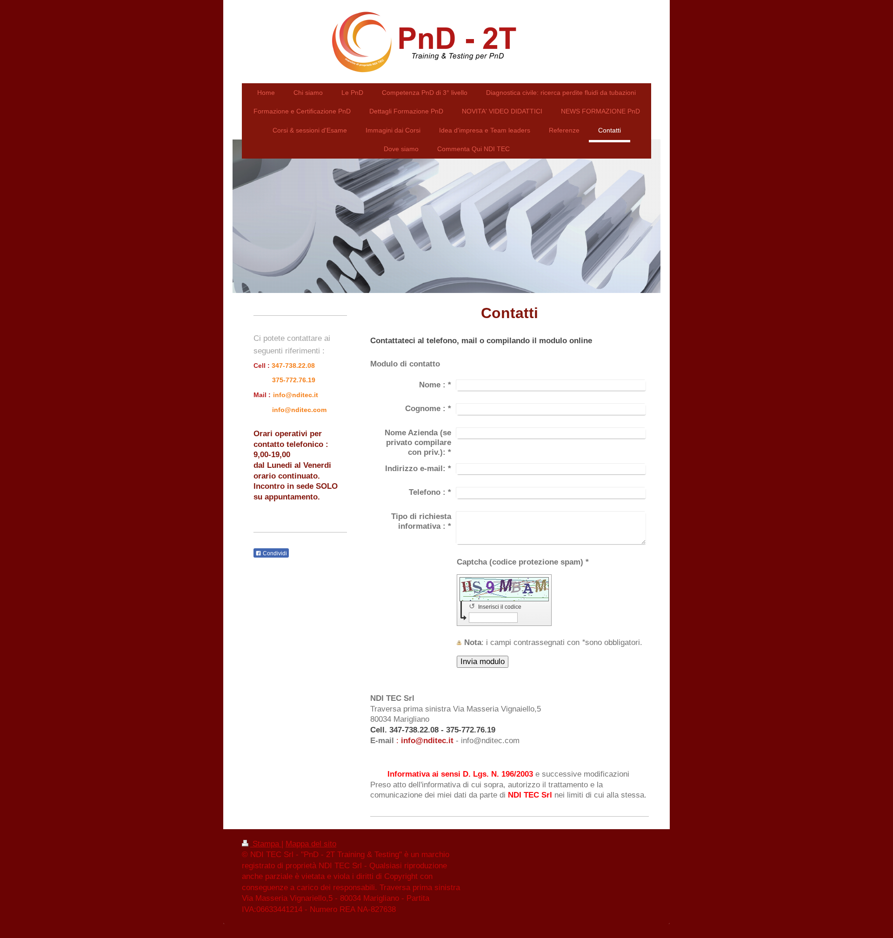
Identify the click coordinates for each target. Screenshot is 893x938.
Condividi (274, 553)
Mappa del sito (311, 843)
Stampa (265, 843)
